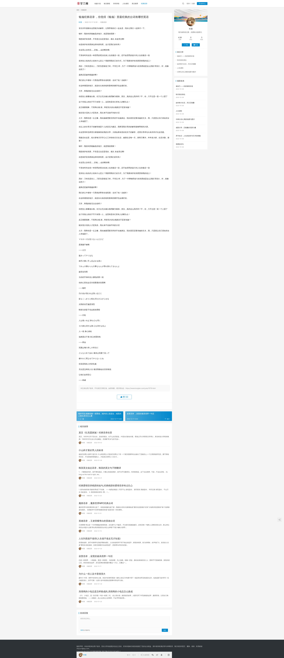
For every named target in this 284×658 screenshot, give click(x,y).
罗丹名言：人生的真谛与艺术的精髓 (188, 136)
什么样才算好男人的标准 (91, 450)
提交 (165, 630)
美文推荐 (135, 3)
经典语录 (144, 3)
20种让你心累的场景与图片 (186, 72)
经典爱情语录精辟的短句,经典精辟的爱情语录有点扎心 (106, 485)
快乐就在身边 (181, 60)
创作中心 (203, 3)
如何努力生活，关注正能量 (186, 64)
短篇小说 (98, 3)
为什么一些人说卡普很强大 (92, 574)
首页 (78, 10)
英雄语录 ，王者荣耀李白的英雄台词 (97, 521)
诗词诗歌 (116, 3)
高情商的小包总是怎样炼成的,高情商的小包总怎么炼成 (106, 591)
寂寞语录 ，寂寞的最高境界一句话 (96, 556)
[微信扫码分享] (153, 655)
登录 (188, 3)
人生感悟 (125, 3)
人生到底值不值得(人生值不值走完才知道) (99, 538)
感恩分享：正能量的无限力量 (186, 127)
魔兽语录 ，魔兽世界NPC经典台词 (96, 503)
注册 (193, 3)
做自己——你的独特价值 (185, 56)
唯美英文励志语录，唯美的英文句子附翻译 (100, 468)
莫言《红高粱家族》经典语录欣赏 (95, 432)
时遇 (80, 22)
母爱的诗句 (180, 144)
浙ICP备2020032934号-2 (111, 651)
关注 (186, 45)
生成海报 (146, 655)
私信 (196, 45)
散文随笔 (107, 3)
